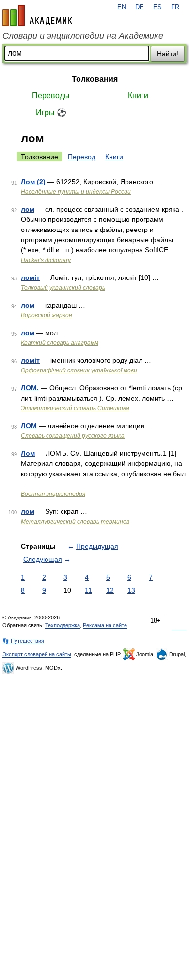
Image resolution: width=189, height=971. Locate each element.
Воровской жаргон (46, 315)
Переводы (51, 96)
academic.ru (37, 15)
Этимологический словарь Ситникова (75, 408)
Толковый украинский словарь (63, 287)
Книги (138, 96)
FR (175, 7)
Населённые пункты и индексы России (76, 191)
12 (110, 590)
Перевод (81, 157)
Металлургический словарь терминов (75, 521)
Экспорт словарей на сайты (36, 654)
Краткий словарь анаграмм (59, 342)
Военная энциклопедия (53, 494)
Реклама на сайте (105, 625)
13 (131, 590)
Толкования (95, 79)
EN (121, 7)
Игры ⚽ (51, 112)
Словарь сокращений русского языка (73, 435)
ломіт (30, 277)
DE (139, 7)
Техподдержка (62, 625)
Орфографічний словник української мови (79, 370)
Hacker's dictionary (46, 260)
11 (88, 590)
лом (27, 209)
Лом (28, 453)
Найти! (167, 54)
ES (157, 7)
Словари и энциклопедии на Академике (82, 36)
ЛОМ (29, 426)
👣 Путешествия (23, 641)
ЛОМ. (30, 388)
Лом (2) (33, 181)
